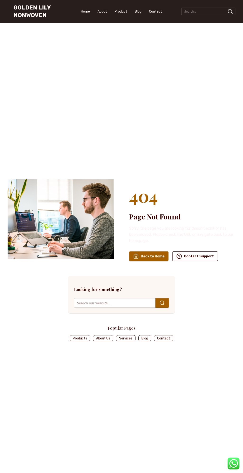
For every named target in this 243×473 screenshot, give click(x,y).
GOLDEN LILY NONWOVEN (32, 11)
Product (121, 11)
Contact (155, 11)
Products (80, 338)
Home (85, 11)
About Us (103, 338)
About (102, 11)
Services (125, 338)
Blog (138, 11)
